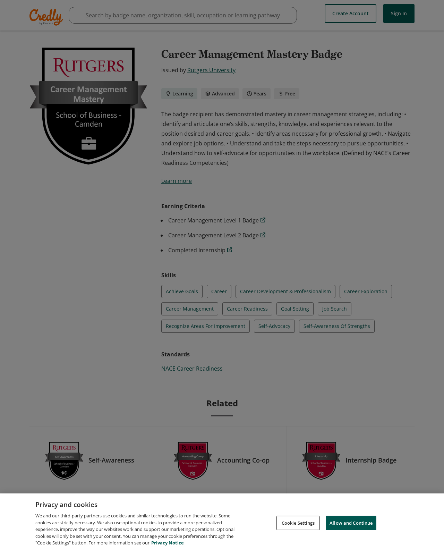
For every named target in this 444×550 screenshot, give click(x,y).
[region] (222, 521)
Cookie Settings (298, 522)
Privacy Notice (167, 543)
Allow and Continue (351, 522)
